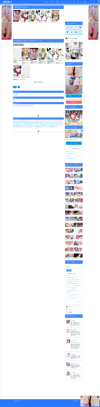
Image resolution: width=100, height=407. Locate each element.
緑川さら (73, 279)
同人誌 (1, 4)
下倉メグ (71, 275)
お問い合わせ (76, 400)
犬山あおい (71, 281)
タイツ (39, 121)
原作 (77, 1)
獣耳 (22, 122)
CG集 (15, 121)
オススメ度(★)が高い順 (73, 153)
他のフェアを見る (73, 143)
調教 (30, 122)
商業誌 (85, 1)
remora (68, 283)
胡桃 (67, 281)
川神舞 (21, 105)
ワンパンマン (69, 287)
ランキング (69, 1)
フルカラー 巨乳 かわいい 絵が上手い (73, 294)
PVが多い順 (73, 156)
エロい (33, 124)
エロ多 (36, 124)
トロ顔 (42, 121)
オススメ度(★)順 (31, 44)
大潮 (78, 281)
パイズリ (53, 121)
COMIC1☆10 (52, 124)
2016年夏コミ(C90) (38, 122)
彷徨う (75, 281)
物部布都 (72, 283)
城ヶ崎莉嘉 (73, 289)
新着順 (18, 44)
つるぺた (28, 121)
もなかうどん (75, 287)
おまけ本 (57, 124)
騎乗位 (52, 126)
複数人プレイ (41, 126)
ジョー (76, 277)
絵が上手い (23, 121)
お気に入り (63, 1)
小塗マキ (72, 298)
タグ (81, 1)
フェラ (57, 121)
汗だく (15, 124)
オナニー (32, 121)
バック (49, 121)
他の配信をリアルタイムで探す (74, 96)
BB (74, 291)
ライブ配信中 (45, 1)
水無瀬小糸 (11, 4)
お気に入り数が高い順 (73, 158)
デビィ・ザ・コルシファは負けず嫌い (74, 285)
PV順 (44, 44)
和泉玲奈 (17, 105)
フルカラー (18, 121)
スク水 (36, 121)
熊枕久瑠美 (31, 105)
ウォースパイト (69, 296)
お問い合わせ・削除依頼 (54, 1)
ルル (14, 105)
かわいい (55, 126)
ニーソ (46, 121)
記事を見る (74, 102)
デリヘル (68, 298)
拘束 (19, 122)
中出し (60, 121)
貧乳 (33, 122)
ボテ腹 (77, 291)
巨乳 (17, 122)
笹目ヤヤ (77, 279)
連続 (44, 124)
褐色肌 (25, 122)
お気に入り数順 (56, 44)
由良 (67, 275)
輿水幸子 (76, 283)
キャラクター (6, 4)
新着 (74, 1)
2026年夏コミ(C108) (70, 277)
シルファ (68, 289)
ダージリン (77, 298)
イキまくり (47, 124)
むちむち (57, 122)
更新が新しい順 (73, 151)
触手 (28, 122)
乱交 (14, 122)
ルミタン (75, 275)
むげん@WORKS (70, 291)
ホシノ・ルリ (75, 296)
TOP (15, 87)
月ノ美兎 (68, 292)
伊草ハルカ (69, 279)
